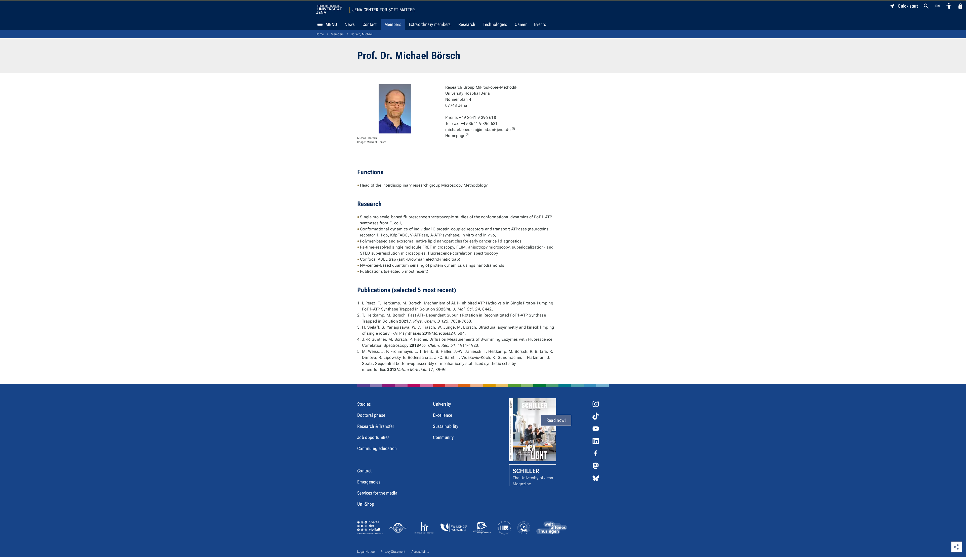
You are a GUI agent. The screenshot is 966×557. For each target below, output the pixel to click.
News (350, 24)
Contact (370, 24)
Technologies (495, 24)
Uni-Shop (365, 504)
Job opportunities (373, 437)
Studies (364, 404)
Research (466, 24)
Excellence (442, 415)
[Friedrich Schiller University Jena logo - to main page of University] (329, 9)
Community (443, 437)
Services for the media (377, 493)
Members (392, 24)
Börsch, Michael (362, 34)
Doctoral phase (371, 415)
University (442, 404)
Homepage (457, 135)
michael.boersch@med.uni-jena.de (477, 129)
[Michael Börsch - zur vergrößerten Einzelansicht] (395, 108)
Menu (331, 24)
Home (320, 34)
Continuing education (377, 448)
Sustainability (445, 426)
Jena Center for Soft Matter (383, 9)
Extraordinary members (430, 24)
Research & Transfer (375, 426)
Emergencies (369, 481)
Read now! (556, 420)
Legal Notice (366, 551)
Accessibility (420, 551)
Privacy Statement (393, 551)
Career (521, 24)
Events (540, 24)
